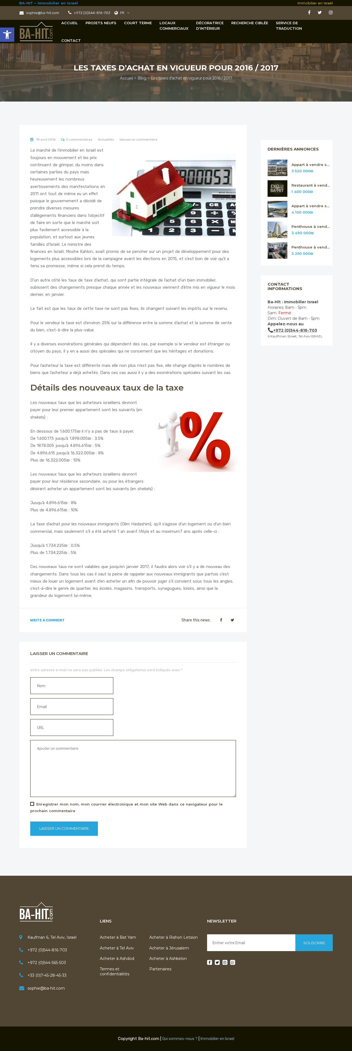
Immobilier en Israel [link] (217, 1038)
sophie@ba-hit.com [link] (42, 13)
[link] (7, 35)
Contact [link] (71, 40)
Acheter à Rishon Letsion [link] (173, 937)
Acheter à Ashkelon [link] (168, 958)
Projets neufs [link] (101, 23)
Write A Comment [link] (47, 620)
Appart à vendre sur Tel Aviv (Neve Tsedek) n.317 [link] (311, 164)
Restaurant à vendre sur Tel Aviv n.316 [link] (311, 185)
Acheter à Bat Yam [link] (118, 937)
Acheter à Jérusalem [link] (169, 948)
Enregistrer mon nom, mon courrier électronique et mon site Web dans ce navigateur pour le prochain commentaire (126, 807)
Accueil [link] (69, 23)
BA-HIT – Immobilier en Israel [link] (48, 3)
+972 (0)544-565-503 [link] (47, 962)
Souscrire (314, 943)
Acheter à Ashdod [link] (117, 958)
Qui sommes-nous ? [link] (179, 1038)
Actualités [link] (106, 139)
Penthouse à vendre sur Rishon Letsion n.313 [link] (311, 247)
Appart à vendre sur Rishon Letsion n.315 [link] (311, 206)
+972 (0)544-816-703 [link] (47, 950)
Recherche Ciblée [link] (249, 23)
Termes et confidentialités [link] (114, 971)
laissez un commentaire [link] (138, 139)
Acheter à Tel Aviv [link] (117, 948)
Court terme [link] (138, 23)
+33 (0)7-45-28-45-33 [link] (47, 975)
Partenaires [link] (160, 969)
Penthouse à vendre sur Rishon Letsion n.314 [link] (311, 226)
